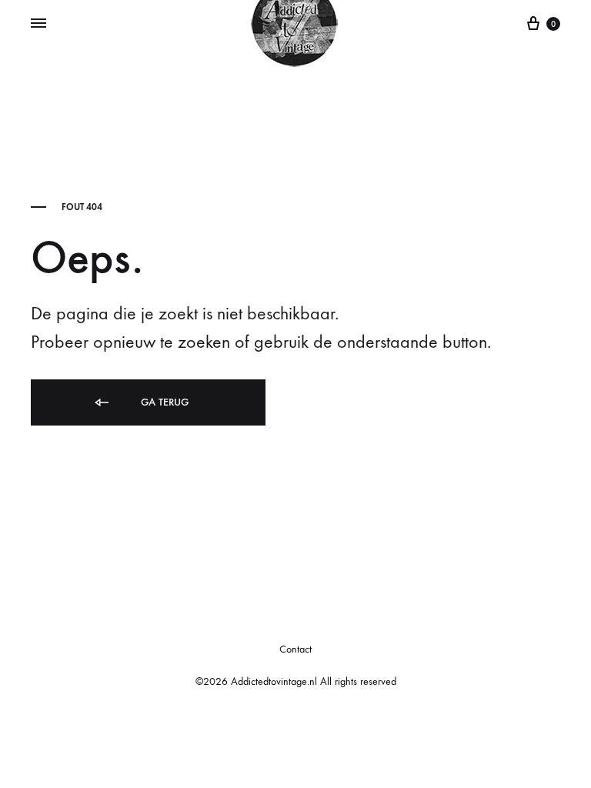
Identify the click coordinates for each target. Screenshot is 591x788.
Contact (295, 649)
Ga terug (163, 402)
